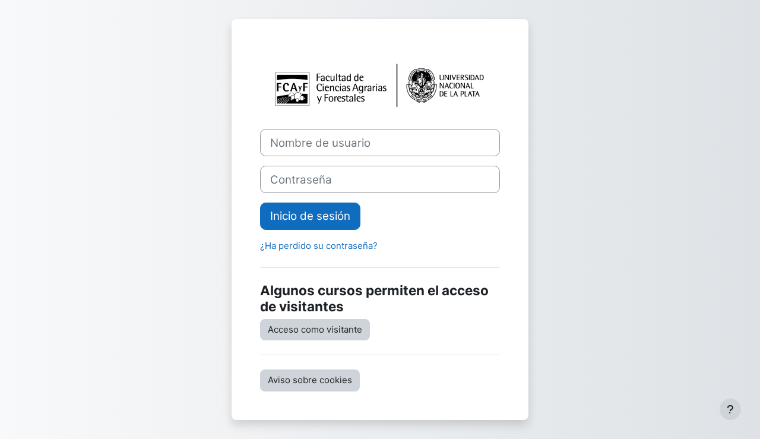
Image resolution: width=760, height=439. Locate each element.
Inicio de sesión (310, 216)
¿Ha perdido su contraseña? (319, 245)
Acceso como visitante (315, 329)
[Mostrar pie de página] (730, 409)
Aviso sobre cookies (310, 380)
